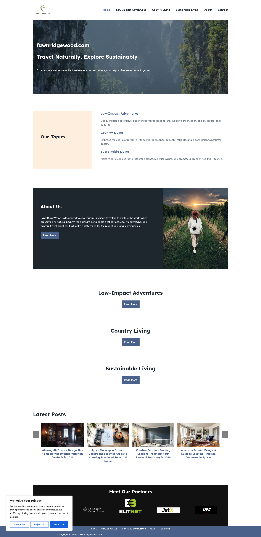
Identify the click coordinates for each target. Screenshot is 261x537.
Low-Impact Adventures (131, 9)
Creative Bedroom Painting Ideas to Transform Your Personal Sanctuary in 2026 (153, 454)
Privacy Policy (108, 529)
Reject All (39, 524)
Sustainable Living (187, 9)
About (208, 9)
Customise (19, 524)
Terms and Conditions (133, 529)
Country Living (161, 9)
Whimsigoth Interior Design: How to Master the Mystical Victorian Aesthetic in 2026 (63, 454)
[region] (39, 513)
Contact (223, 9)
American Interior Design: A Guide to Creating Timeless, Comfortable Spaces (198, 454)
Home (106, 9)
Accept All (59, 524)
